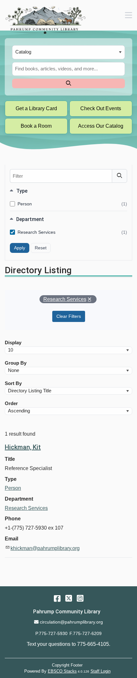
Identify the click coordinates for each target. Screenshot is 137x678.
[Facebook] (57, 598)
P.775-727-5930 (51, 633)
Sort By (13, 383)
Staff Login (100, 671)
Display (13, 342)
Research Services (72, 232)
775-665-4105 (93, 644)
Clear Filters (68, 316)
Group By (15, 363)
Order (11, 403)
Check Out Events (100, 108)
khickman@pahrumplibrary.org (45, 548)
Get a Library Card (36, 108)
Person (72, 204)
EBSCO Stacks (62, 671)
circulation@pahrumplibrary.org (71, 621)
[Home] (45, 19)
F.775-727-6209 (85, 633)
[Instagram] (80, 598)
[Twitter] (68, 598)
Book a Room (36, 126)
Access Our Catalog (100, 126)
